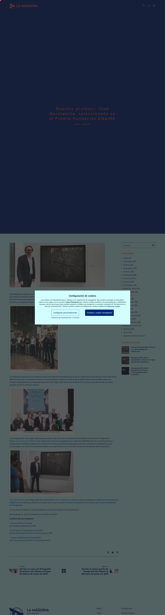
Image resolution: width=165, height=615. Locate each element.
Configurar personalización (65, 313)
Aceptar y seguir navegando (99, 313)
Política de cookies (113, 306)
